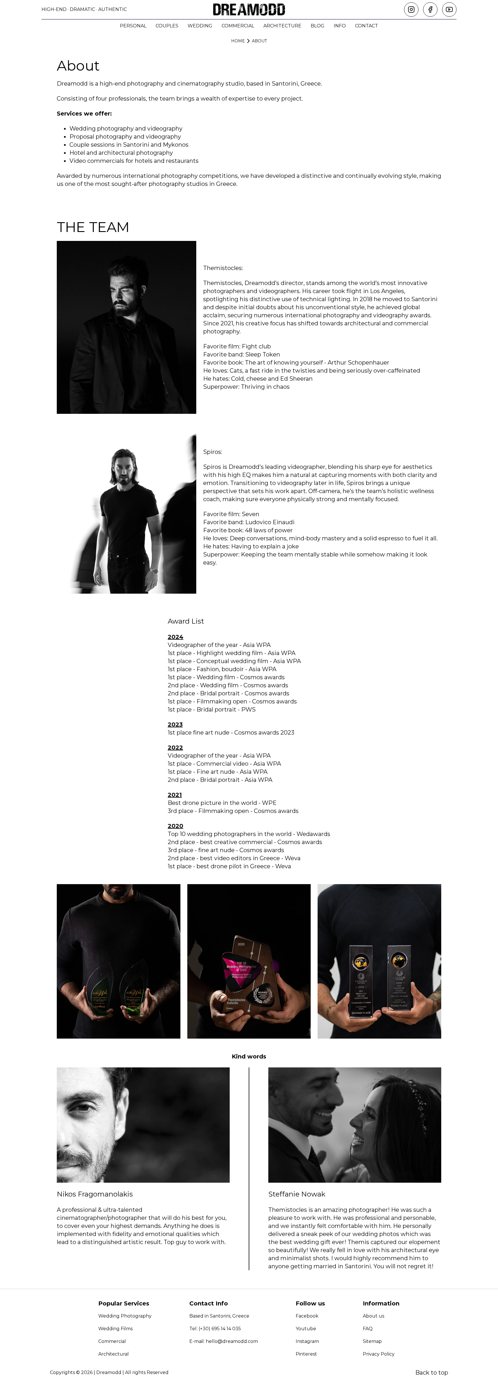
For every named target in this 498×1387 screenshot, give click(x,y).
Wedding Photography (125, 1316)
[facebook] (430, 9)
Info (340, 26)
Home (238, 41)
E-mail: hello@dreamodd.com (223, 1341)
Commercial (238, 26)
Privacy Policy (379, 1354)
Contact (366, 26)
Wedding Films (115, 1328)
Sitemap (372, 1341)
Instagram (307, 1341)
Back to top (431, 1372)
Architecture (282, 26)
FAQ (368, 1328)
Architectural (113, 1354)
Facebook (307, 1316)
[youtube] (449, 9)
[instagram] (411, 9)
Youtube (306, 1328)
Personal (133, 26)
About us (373, 1316)
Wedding (200, 26)
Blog (318, 26)
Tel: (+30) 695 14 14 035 (215, 1328)
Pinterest (306, 1354)
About (259, 41)
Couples (167, 26)
